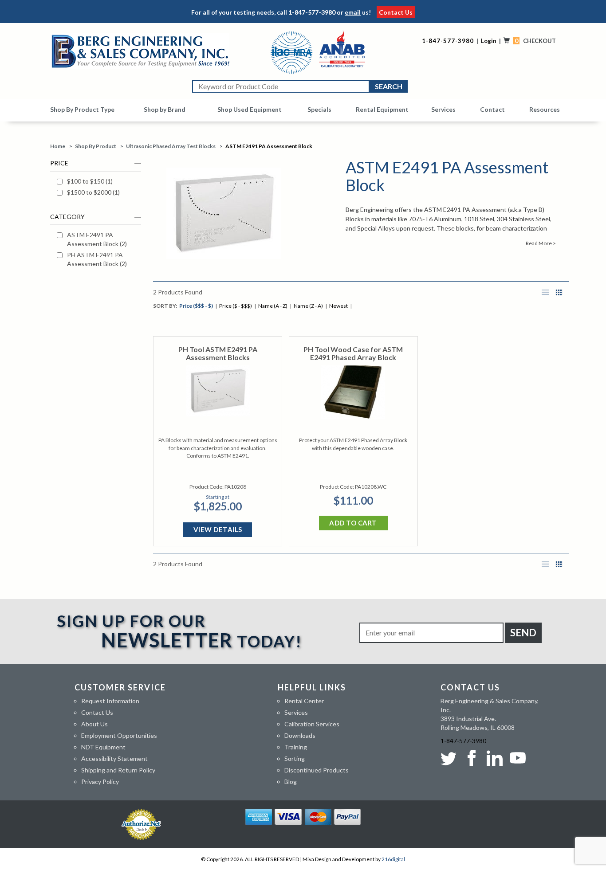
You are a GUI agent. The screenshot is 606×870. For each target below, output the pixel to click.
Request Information (110, 701)
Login (488, 40)
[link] (99, 181)
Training (295, 747)
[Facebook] (471, 758)
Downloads (299, 735)
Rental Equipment (382, 109)
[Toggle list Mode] (545, 292)
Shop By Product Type (82, 109)
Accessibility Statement (114, 758)
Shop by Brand (164, 109)
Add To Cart (353, 523)
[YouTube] (517, 758)
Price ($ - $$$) (235, 305)
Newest (338, 305)
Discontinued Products (316, 770)
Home (57, 146)
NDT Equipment (103, 747)
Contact (492, 109)
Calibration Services (311, 724)
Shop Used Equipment (249, 109)
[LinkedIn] (494, 758)
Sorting (294, 758)
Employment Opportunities (119, 735)
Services (443, 109)
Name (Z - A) (308, 305)
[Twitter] (450, 758)
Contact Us (396, 12)
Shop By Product (95, 146)
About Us (94, 724)
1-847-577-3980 (311, 12)
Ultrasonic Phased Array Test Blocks (171, 146)
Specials (319, 109)
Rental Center (304, 701)
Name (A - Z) (272, 305)
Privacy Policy (100, 781)
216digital (393, 859)
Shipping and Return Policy (118, 770)
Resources (544, 109)
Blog (290, 781)
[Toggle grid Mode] (559, 292)
